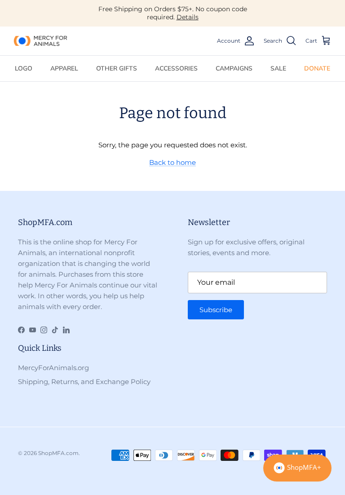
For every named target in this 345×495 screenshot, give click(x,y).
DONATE (317, 68)
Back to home (172, 162)
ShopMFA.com (58, 453)
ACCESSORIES (176, 68)
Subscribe (215, 309)
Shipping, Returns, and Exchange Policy (84, 381)
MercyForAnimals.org (53, 367)
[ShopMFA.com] (40, 40)
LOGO (23, 68)
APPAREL (64, 68)
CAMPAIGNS (234, 68)
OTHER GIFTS (116, 68)
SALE (278, 68)
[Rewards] (297, 468)
